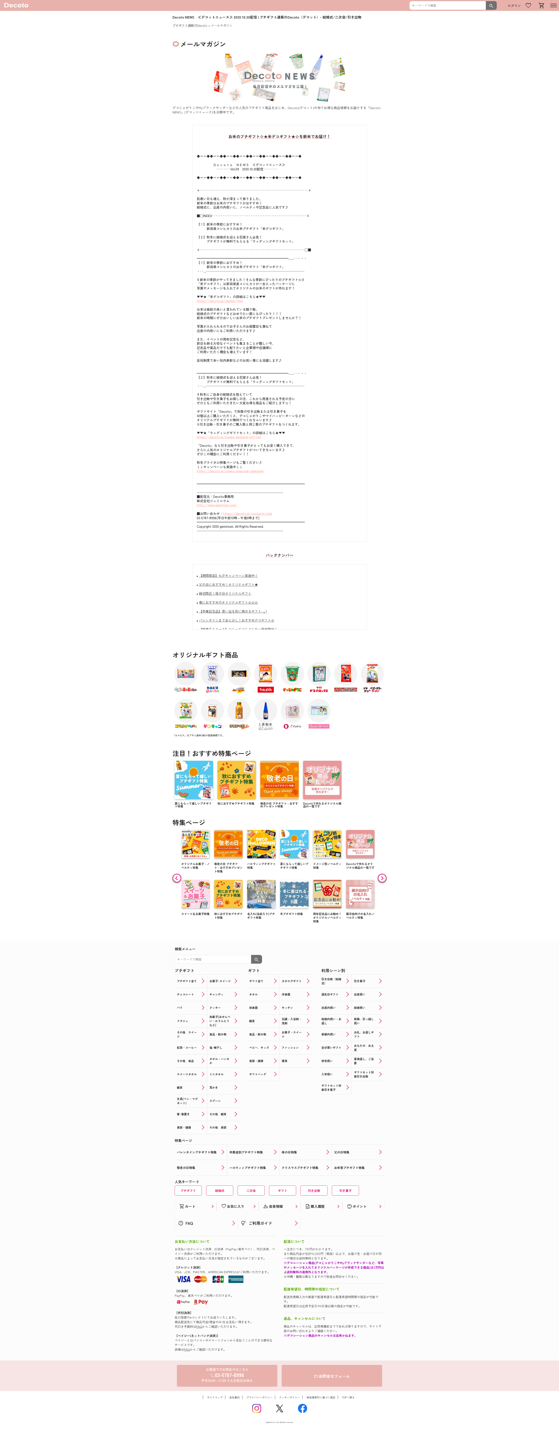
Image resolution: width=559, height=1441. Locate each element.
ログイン (514, 5)
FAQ (199, 1326)
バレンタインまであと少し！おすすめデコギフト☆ (236, 620)
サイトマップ (215, 1397)
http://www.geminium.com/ (217, 505)
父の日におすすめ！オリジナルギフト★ (228, 584)
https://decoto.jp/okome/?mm (220, 301)
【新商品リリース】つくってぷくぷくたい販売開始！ (238, 629)
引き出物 (314, 1190)
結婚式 (219, 1190)
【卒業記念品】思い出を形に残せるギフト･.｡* (233, 611)
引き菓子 (345, 1190)
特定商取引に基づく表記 (321, 1397)
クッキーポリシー (289, 1397)
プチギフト (188, 1190)
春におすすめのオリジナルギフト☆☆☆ (228, 602)
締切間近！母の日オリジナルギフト (225, 593)
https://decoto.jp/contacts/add (247, 513)
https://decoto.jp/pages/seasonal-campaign (230, 471)
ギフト (282, 1190)
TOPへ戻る (348, 1397)
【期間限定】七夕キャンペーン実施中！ (228, 575)
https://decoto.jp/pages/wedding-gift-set (229, 437)
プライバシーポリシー (259, 1397)
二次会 (251, 1190)
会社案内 (234, 1397)
